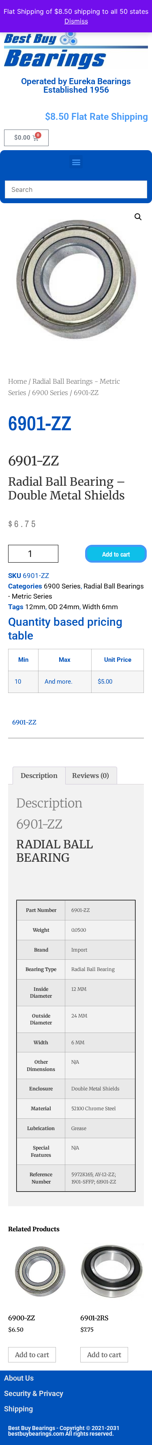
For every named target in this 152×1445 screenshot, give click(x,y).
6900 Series (50, 393)
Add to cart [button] (32, 1355)
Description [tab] (39, 775)
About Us (19, 1378)
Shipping (18, 1409)
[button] (76, 161)
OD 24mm (63, 607)
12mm (35, 607)
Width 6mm (100, 607)
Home (17, 381)
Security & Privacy (33, 1393)
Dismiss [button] (76, 21)
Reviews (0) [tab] (90, 775)
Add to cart (116, 554)
